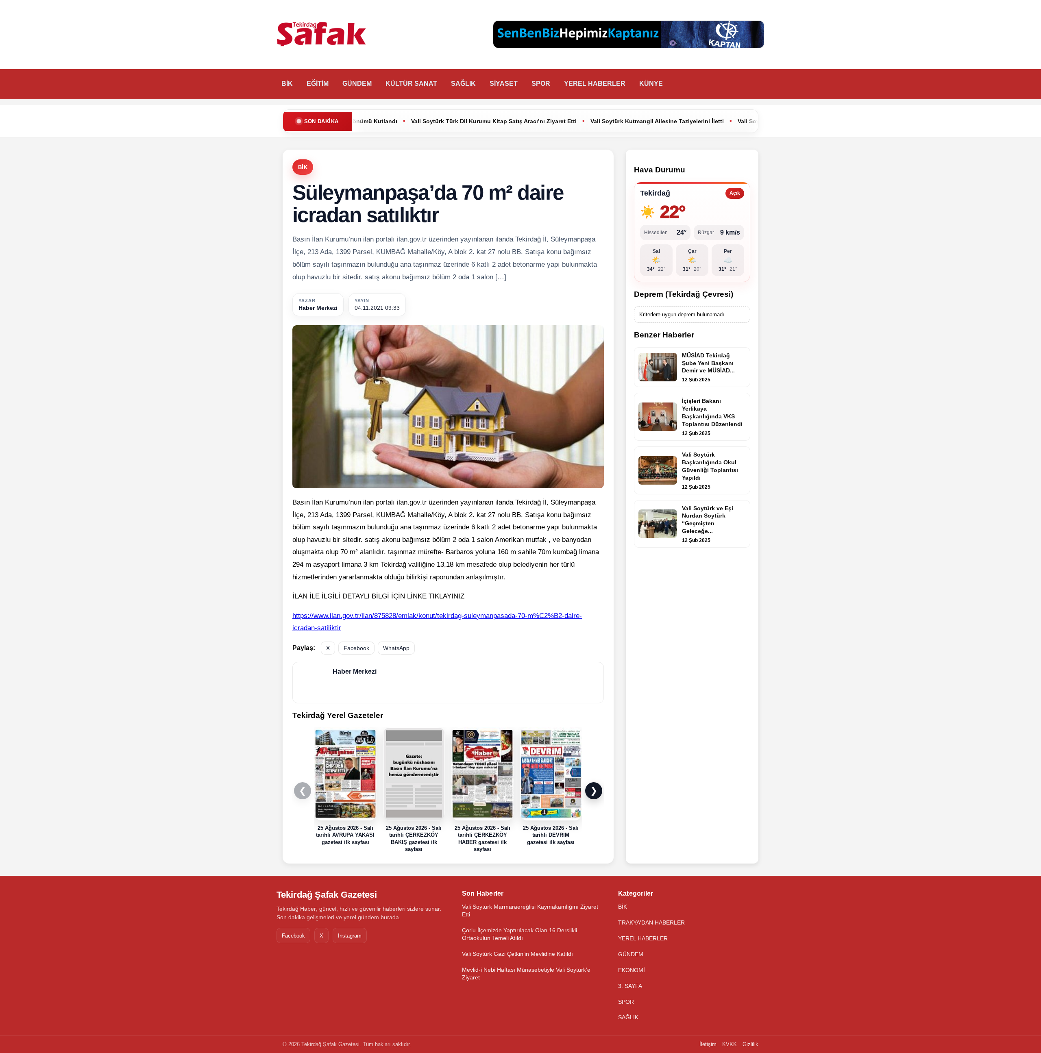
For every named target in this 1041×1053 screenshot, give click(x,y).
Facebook (356, 648)
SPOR (540, 83)
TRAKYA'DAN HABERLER (651, 922)
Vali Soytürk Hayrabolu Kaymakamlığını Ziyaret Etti (729, 121)
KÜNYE (651, 83)
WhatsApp (396, 648)
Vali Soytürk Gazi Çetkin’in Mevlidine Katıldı (517, 954)
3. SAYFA (630, 986)
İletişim (708, 1044)
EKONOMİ (631, 970)
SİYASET (504, 83)
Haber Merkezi (318, 308)
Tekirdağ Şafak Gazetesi (327, 895)
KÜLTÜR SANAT (411, 83)
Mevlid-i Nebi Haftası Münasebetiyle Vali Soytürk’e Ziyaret (526, 973)
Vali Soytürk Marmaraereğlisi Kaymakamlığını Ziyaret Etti (530, 910)
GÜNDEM (357, 83)
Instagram (350, 936)
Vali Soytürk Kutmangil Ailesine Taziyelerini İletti (578, 121)
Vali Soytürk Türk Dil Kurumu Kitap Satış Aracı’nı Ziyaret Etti (415, 121)
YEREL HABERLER (594, 83)
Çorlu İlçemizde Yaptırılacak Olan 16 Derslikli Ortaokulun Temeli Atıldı (519, 934)
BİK (287, 83)
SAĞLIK (463, 83)
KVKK (729, 1044)
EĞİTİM (318, 83)
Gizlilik (750, 1044)
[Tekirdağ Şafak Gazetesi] (321, 34)
